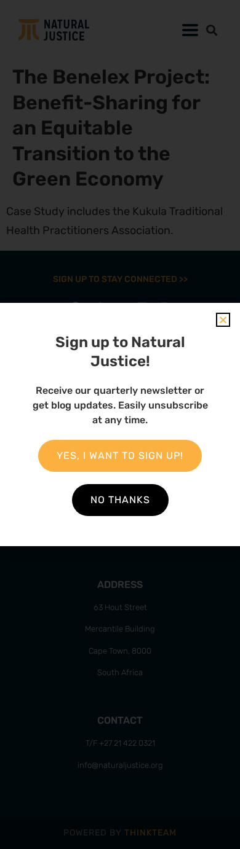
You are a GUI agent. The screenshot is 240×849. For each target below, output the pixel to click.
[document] (120, 424)
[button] (223, 319)
